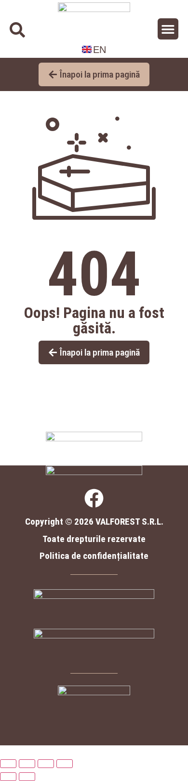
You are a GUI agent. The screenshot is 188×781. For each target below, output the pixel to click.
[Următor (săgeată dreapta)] (27, 776)
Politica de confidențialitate (94, 555)
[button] (168, 28)
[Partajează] (46, 763)
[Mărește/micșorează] (8, 763)
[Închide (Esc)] (64, 763)
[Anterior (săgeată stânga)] (8, 776)
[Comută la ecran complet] (27, 763)
